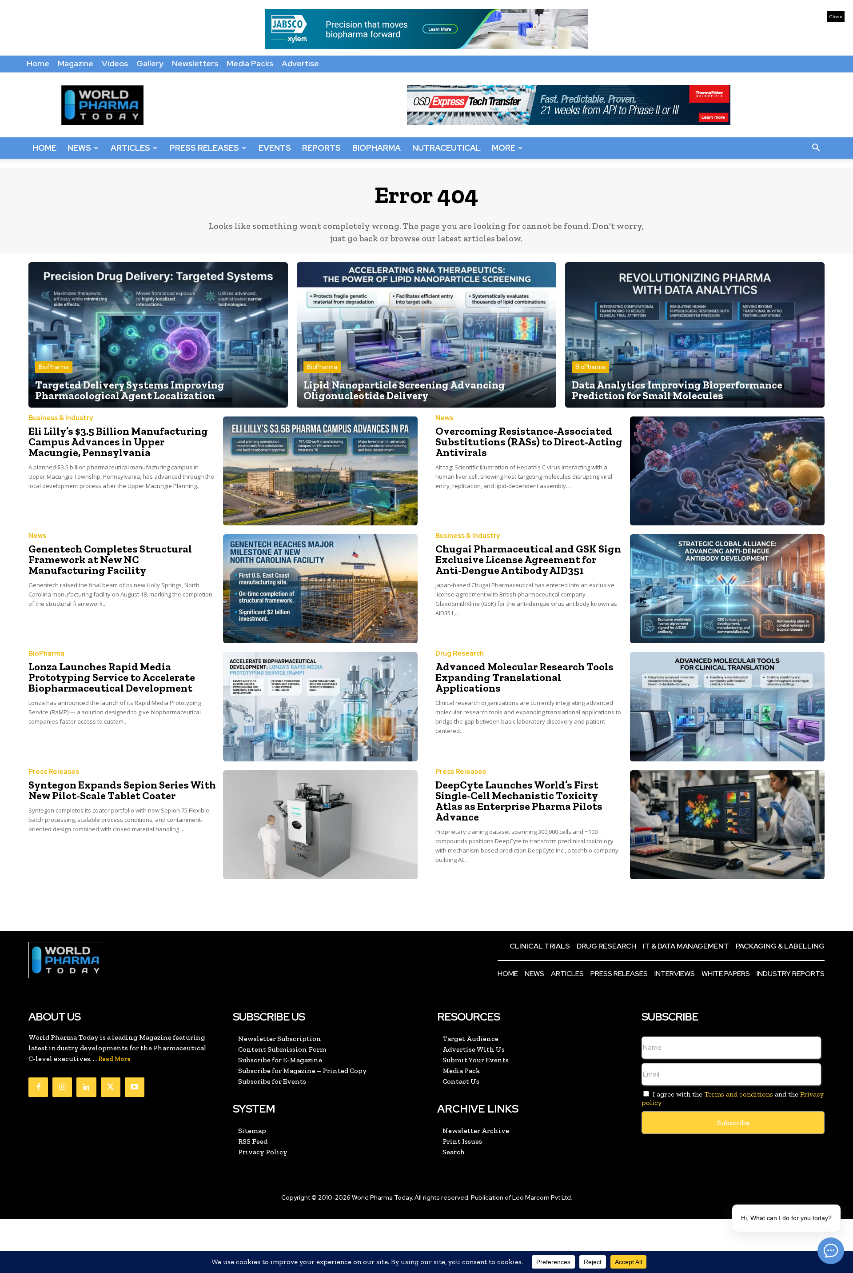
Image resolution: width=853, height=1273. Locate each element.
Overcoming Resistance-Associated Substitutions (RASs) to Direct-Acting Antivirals (528, 441)
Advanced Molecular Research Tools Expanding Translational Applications (524, 677)
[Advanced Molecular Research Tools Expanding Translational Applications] (727, 706)
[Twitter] (110, 1087)
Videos (115, 63)
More (503, 148)
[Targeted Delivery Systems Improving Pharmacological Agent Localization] (158, 335)
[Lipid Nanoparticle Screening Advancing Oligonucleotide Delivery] (426, 335)
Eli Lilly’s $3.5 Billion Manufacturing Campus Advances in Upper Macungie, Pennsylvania (118, 441)
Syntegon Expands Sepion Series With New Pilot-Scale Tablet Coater (122, 790)
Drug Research (459, 653)
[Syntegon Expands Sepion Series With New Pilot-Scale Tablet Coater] (320, 824)
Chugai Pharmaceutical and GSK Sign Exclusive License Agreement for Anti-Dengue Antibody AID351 (528, 559)
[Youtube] (134, 1087)
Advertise (300, 63)
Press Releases (204, 148)
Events (275, 148)
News (79, 148)
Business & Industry (60, 418)
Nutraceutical (446, 148)
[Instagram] (62, 1087)
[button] (815, 148)
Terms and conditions (738, 1094)
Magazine (75, 63)
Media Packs (250, 63)
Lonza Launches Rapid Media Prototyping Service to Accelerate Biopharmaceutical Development (111, 677)
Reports (321, 148)
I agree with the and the (733, 1098)
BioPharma (376, 148)
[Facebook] (38, 1087)
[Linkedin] (86, 1087)
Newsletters (195, 63)
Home (38, 63)
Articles (130, 148)
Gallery (149, 63)
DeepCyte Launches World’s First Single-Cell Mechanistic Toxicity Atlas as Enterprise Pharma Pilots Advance (518, 800)
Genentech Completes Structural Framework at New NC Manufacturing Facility (110, 559)
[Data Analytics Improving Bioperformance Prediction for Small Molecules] (695, 335)
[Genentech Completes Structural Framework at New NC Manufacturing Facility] (320, 588)
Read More (114, 1059)
